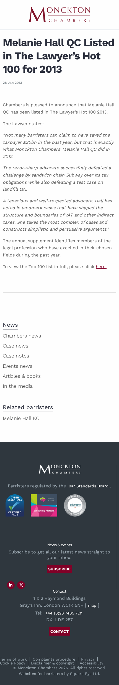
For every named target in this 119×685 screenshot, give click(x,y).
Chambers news (22, 336)
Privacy (88, 659)
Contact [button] (59, 631)
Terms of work (13, 659)
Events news (17, 366)
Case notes (16, 356)
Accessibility (91, 663)
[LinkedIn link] (11, 585)
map (92, 605)
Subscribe (59, 569)
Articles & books (22, 376)
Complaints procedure (54, 659)
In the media (18, 386)
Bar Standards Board (88, 486)
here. (101, 266)
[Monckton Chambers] (59, 14)
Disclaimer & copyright (52, 663)
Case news (15, 346)
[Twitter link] (21, 585)
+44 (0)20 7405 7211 (63, 613)
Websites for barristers (41, 673)
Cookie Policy (12, 663)
